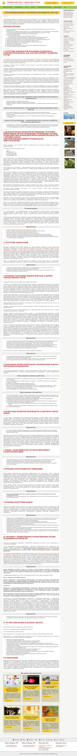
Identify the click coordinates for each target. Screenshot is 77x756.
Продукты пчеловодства (69, 39)
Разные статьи (67, 47)
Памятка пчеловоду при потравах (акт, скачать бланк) (69, 75)
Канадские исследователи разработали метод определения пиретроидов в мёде (68, 88)
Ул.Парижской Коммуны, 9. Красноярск (45, 746)
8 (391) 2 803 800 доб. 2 (28, 746)
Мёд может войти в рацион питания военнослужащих (12, 717)
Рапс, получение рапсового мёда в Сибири (50, 687)
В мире (65, 62)
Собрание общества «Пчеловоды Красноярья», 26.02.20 (68, 100)
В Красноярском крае (68, 59)
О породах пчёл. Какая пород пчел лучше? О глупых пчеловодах (50, 719)
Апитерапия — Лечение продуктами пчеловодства (69, 41)
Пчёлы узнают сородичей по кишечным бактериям (69, 78)
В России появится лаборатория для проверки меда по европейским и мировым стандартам (12, 689)
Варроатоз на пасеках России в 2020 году (68, 80)
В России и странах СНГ (69, 60)
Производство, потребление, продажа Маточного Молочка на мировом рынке (31, 718)
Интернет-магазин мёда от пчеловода (69, 31)
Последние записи (67, 67)
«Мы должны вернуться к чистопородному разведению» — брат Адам (69, 70)
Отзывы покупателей (68, 22)
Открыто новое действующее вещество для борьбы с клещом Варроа (31, 687)
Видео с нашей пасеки (68, 25)
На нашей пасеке (67, 58)
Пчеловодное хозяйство (69, 24)
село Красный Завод (61, 745)
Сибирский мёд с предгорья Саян (23, 2)
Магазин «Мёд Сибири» (69, 51)
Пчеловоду (66, 49)
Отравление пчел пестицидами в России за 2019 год (69, 97)
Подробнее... (9, 700)
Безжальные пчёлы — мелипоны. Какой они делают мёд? (68, 83)
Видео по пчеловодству (69, 48)
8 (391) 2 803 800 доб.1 (11, 746)
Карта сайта (66, 27)
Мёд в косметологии (68, 45)
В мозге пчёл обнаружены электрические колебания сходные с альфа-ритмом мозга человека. (68, 106)
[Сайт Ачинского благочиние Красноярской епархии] (69, 116)
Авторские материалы (68, 37)
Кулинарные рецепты (68, 44)
